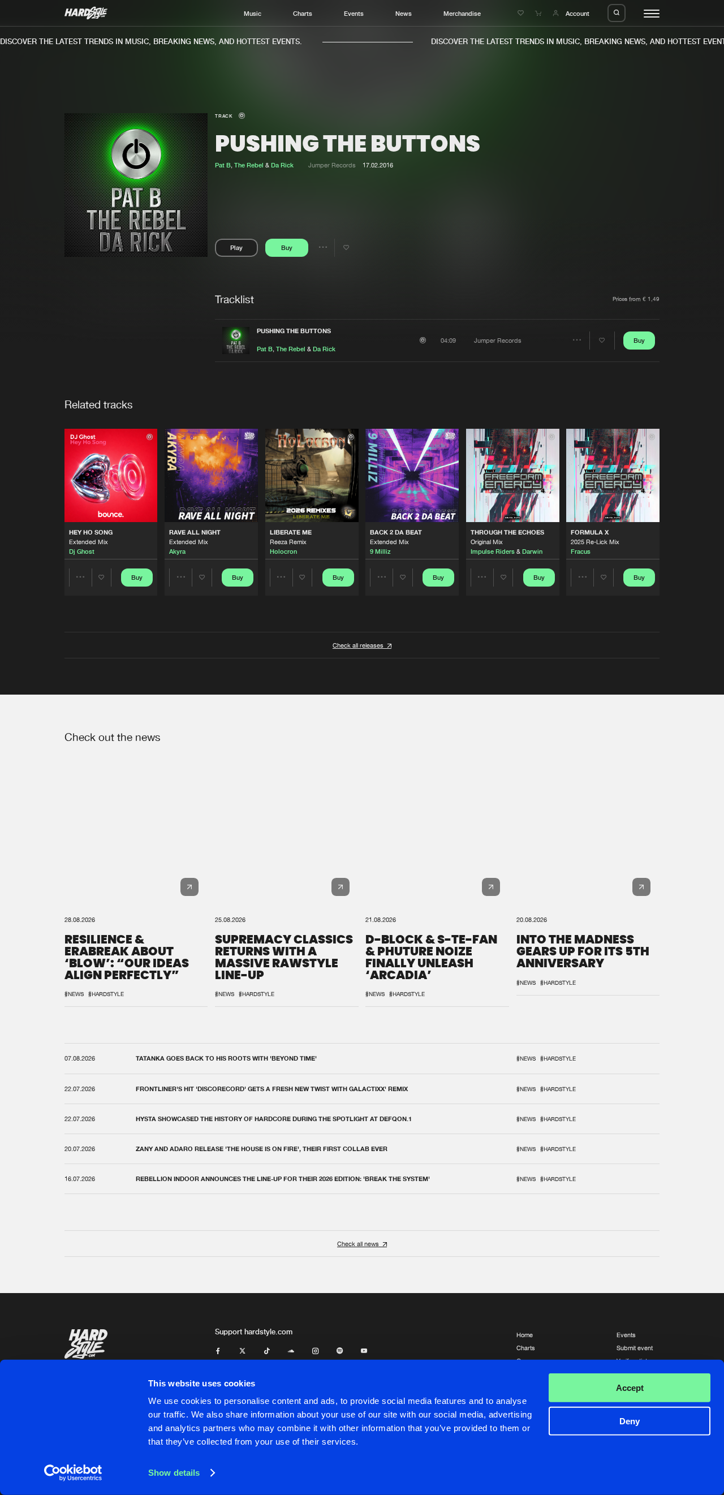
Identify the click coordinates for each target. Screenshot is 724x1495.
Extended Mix (88, 541)
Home (524, 1334)
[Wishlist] (522, 13)
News (403, 13)
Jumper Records (332, 165)
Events (354, 13)
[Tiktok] (267, 1351)
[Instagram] (315, 1351)
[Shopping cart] (539, 13)
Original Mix (487, 541)
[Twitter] (242, 1351)
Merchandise (462, 13)
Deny (629, 1420)
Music (252, 13)
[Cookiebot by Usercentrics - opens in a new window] (73, 1472)
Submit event (635, 1347)
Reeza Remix (288, 541)
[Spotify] (340, 1351)
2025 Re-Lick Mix (595, 541)
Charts (302, 13)
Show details (174, 1472)
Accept (630, 1388)
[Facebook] (218, 1351)
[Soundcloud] (291, 1351)
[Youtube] (364, 1351)
